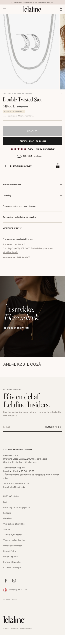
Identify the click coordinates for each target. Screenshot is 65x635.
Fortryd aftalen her (12, 562)
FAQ (5, 502)
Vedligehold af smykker (14, 524)
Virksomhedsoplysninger (15, 540)
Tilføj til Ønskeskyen (32, 156)
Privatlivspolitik (10, 556)
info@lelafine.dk (10, 252)
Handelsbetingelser (12, 545)
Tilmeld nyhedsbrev (12, 534)
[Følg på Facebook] (5, 580)
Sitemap (7, 529)
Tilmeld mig (52, 427)
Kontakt (7, 513)
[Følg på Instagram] (14, 580)
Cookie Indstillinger (12, 567)
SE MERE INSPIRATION (18, 328)
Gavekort (7, 518)
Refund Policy (9, 551)
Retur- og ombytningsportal (16, 507)
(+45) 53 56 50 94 (20, 483)
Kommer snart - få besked (33, 140)
